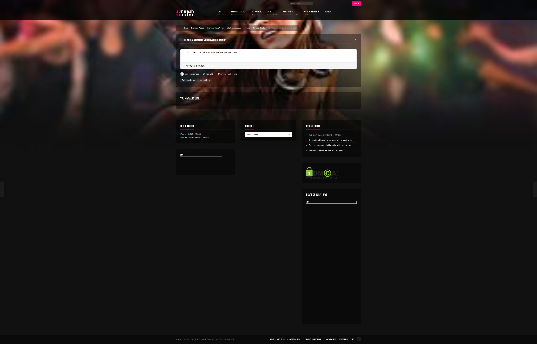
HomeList (328, 12)
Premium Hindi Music (227, 74)
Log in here (211, 66)
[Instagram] (326, 3)
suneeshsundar (192, 74)
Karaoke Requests (311, 13)
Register (189, 56)
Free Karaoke (256, 13)
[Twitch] (335, 3)
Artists (272, 13)
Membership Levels (346, 339)
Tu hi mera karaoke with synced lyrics (196, 80)
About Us (281, 339)
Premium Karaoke (238, 13)
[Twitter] (322, 3)
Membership (290, 13)
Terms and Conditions (312, 339)
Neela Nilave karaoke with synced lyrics (325, 150)
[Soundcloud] (331, 3)
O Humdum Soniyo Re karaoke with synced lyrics (330, 140)
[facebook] (318, 3)
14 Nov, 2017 (209, 74)
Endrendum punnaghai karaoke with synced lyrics (330, 145)
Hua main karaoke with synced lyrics (324, 135)
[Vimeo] (339, 3)
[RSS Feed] (343, 3)
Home (221, 13)
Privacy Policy (330, 339)
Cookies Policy (293, 339)
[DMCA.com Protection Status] (331, 173)
